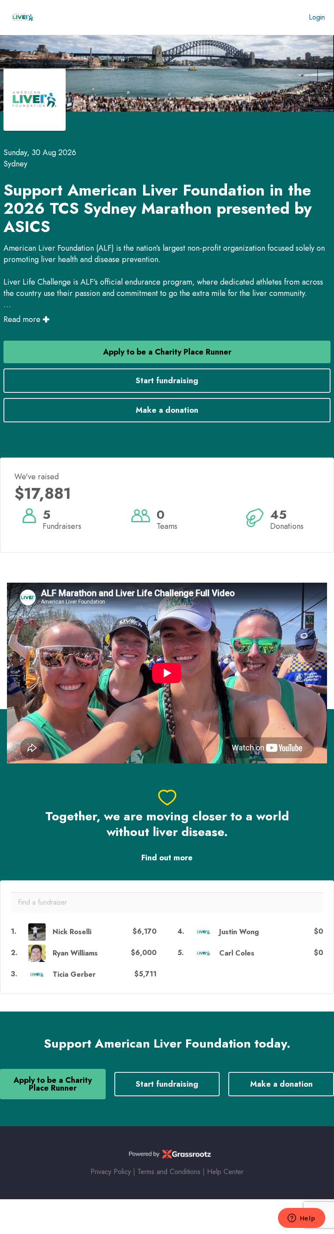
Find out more (167, 858)
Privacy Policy (110, 1172)
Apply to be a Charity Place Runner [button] (167, 352)
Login (317, 17)
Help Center (225, 1172)
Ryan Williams (75, 953)
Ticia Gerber (74, 974)
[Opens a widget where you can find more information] (301, 1219)
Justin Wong (239, 932)
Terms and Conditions (168, 1172)
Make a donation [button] (167, 410)
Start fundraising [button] (167, 380)
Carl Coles (236, 953)
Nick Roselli (72, 932)
